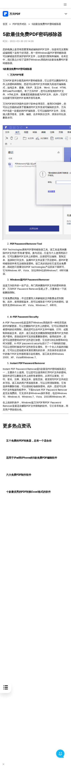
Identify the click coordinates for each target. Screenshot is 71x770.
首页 (5, 24)
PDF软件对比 (19, 24)
